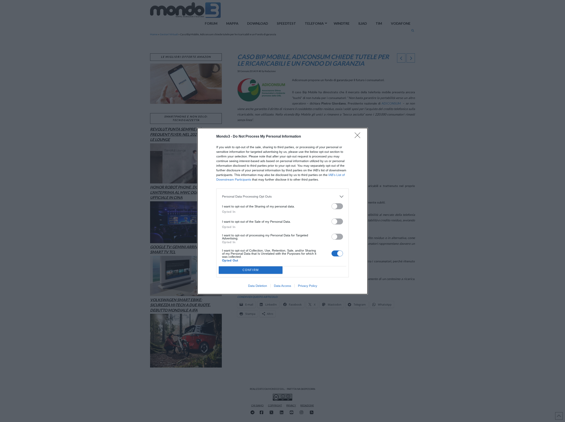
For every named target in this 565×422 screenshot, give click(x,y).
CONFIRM (251, 270)
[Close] (359, 137)
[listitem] (282, 196)
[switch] (337, 206)
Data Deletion (257, 286)
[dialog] (282, 211)
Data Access (282, 286)
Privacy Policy (307, 286)
